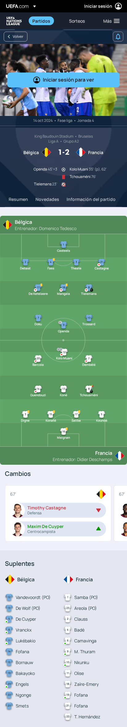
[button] (110, 20)
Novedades (47, 199)
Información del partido (91, 199)
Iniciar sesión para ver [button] (68, 79)
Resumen (18, 199)
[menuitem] (45, 20)
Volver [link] (18, 36)
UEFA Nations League (14, 21)
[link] (41, 20)
